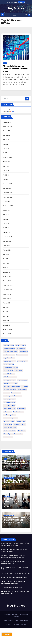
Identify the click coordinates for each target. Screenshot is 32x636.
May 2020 (6, 316)
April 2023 (6, 175)
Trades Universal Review (10, 427)
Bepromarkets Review (9, 348)
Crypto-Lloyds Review (9, 358)
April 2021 (6, 267)
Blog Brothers (16, 8)
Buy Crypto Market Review (10, 351)
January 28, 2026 (11, 466)
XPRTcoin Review (8, 437)
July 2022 (6, 214)
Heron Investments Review (10, 383)
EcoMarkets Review (9, 364)
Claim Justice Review (21, 354)
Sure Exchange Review (10, 415)
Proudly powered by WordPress (11, 614)
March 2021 (6, 272)
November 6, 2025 (11, 485)
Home (5, 620)
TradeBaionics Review (19, 424)
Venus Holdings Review (10, 430)
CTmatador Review (22, 361)
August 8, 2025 (10, 504)
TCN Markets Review (9, 421)
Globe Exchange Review (10, 377)
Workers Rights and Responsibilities (13, 434)
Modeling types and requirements (13, 396)
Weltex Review (21, 430)
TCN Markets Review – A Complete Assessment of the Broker (15, 69)
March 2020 (6, 325)
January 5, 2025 (11, 522)
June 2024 (6, 144)
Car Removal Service (9, 354)
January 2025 (7, 135)
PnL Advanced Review (9, 402)
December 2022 (8, 192)
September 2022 (8, 206)
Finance (5, 62)
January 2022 (7, 241)
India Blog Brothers (22, 74)
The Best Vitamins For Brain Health (11, 587)
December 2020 (8, 285)
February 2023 (7, 184)
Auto (6, 458)
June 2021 (6, 259)
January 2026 (7, 122)
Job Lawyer (7, 392)
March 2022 (6, 232)
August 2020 (7, 303)
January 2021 (7, 281)
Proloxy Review (7, 411)
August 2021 (7, 250)
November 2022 (8, 197)
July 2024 (6, 139)
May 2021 (6, 263)
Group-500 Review (22, 380)
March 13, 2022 (8, 74)
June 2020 (6, 312)
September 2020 (8, 298)
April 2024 (6, 153)
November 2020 (8, 289)
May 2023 (6, 170)
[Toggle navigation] (14, 14)
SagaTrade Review (18, 411)
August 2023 (7, 162)
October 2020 (7, 294)
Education (7, 496)
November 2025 (8, 126)
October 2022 (7, 201)
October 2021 (7, 245)
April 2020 (6, 320)
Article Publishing (24, 620)
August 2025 (7, 131)
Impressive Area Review (10, 389)
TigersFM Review (20, 421)
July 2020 (6, 307)
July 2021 (6, 254)
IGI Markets (25, 386)
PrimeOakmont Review (9, 408)
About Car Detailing (9, 345)
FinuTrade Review (8, 370)
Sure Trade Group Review (10, 418)
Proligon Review (21, 408)
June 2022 (6, 219)
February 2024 (7, 157)
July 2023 (6, 166)
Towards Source (8, 424)
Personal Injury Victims (9, 399)
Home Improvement (9, 477)
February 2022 (7, 237)
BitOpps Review (21, 348)
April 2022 (6, 228)
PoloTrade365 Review (9, 405)
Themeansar (16, 616)
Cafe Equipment (23, 351)
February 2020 (7, 329)
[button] (26, 14)
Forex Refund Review (9, 373)
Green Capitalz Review (9, 380)
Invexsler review (22, 389)
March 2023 (6, 179)
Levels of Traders (16, 392)
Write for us (23, 624)
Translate (13, 111)
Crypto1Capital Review (9, 361)
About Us (10, 620)
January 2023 (7, 188)
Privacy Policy (15, 624)
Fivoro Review (18, 370)
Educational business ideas (11, 367)
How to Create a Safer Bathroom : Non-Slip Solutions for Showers (14, 520)
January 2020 (7, 334)
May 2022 (6, 223)
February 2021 (7, 276)
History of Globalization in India (12, 386)
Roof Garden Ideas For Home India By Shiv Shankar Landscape (15, 482)
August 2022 (7, 210)
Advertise (16, 620)
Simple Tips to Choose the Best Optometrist (14, 577)
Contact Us (8, 624)
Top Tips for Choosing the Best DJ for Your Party (15, 573)
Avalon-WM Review (21, 345)
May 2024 (6, 148)
